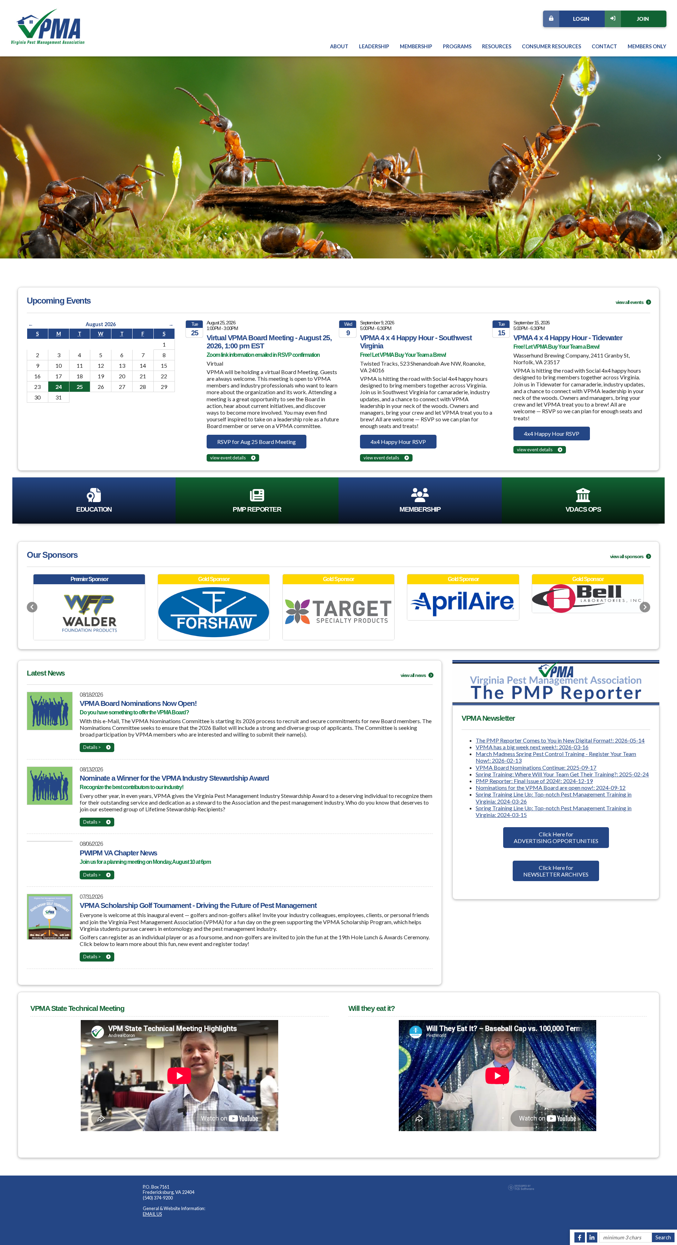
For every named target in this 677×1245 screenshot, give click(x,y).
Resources (496, 46)
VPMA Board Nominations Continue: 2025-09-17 (536, 767)
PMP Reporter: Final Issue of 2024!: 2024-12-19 (534, 780)
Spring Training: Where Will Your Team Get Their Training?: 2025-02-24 (562, 774)
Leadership (374, 46)
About (339, 46)
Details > (92, 747)
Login (581, 19)
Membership (416, 46)
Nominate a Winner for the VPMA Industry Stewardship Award (174, 778)
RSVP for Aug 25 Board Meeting (256, 441)
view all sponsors (627, 556)
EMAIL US (152, 1214)
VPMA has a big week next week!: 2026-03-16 (532, 747)
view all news (414, 675)
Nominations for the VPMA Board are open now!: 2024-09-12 (551, 787)
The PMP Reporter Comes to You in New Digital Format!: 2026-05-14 (560, 740)
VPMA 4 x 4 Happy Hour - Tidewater (567, 338)
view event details (228, 457)
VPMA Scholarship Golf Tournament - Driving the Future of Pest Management (198, 905)
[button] (17, 157)
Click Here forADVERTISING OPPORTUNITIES (556, 837)
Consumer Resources (551, 46)
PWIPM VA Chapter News (118, 853)
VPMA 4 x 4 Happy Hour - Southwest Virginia (416, 342)
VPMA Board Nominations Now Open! (138, 703)
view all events (630, 302)
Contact (604, 46)
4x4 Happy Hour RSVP (398, 441)
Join (643, 19)
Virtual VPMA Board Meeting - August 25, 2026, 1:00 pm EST (269, 342)
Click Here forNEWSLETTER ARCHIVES (555, 871)
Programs (457, 46)
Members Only (647, 46)
